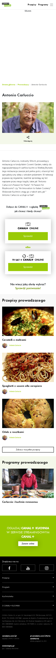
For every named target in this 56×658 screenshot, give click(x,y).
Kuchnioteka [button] (7, 596)
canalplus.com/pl (9, 636)
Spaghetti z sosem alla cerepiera (22, 386)
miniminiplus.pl (8, 646)
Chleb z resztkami (13, 432)
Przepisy (32, 4)
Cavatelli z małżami (14, 340)
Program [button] (5, 587)
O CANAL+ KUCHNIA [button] (11, 605)
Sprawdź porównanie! (28, 288)
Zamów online (28, 543)
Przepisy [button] (5, 578)
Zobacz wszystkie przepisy (28, 449)
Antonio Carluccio (15, 345)
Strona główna (8, 84)
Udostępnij (28, 141)
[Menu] (51, 4)
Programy (43, 4)
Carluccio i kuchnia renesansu (20, 502)
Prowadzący (23, 84)
